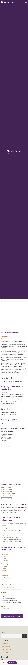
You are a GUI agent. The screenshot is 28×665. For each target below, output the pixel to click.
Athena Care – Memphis (6, 497)
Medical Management (7, 578)
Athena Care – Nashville (6, 487)
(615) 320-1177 (6, 440)
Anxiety (4, 525)
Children (4, 566)
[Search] (24, 636)
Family (4, 570)
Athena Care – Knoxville (6, 498)
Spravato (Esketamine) (8, 587)
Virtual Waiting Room (6, 646)
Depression (5, 535)
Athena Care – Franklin (6, 489)
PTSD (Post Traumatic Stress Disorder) (12, 541)
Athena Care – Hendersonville (8, 493)
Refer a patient (5, 652)
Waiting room (4, 339)
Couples (4, 568)
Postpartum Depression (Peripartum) (11, 539)
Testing (3, 592)
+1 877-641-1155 (13, 659)
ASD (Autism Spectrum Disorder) (10, 527)
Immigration (5, 560)
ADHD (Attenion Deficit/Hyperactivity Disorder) (14, 523)
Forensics (4, 558)
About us (11, 153)
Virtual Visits (5, 608)
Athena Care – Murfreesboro (8, 491)
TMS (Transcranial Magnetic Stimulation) (12, 589)
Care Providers (17, 153)
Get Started (12, 662)
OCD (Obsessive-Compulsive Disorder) (11, 537)
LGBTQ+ (4, 572)
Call (4, 662)
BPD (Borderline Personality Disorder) (11, 530)
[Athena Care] (8, 2)
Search (3, 632)
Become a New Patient (12, 616)
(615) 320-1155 (8, 438)
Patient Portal (5, 643)
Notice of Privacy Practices (7, 649)
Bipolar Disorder (6, 528)
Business (4, 556)
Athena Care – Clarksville (7, 495)
